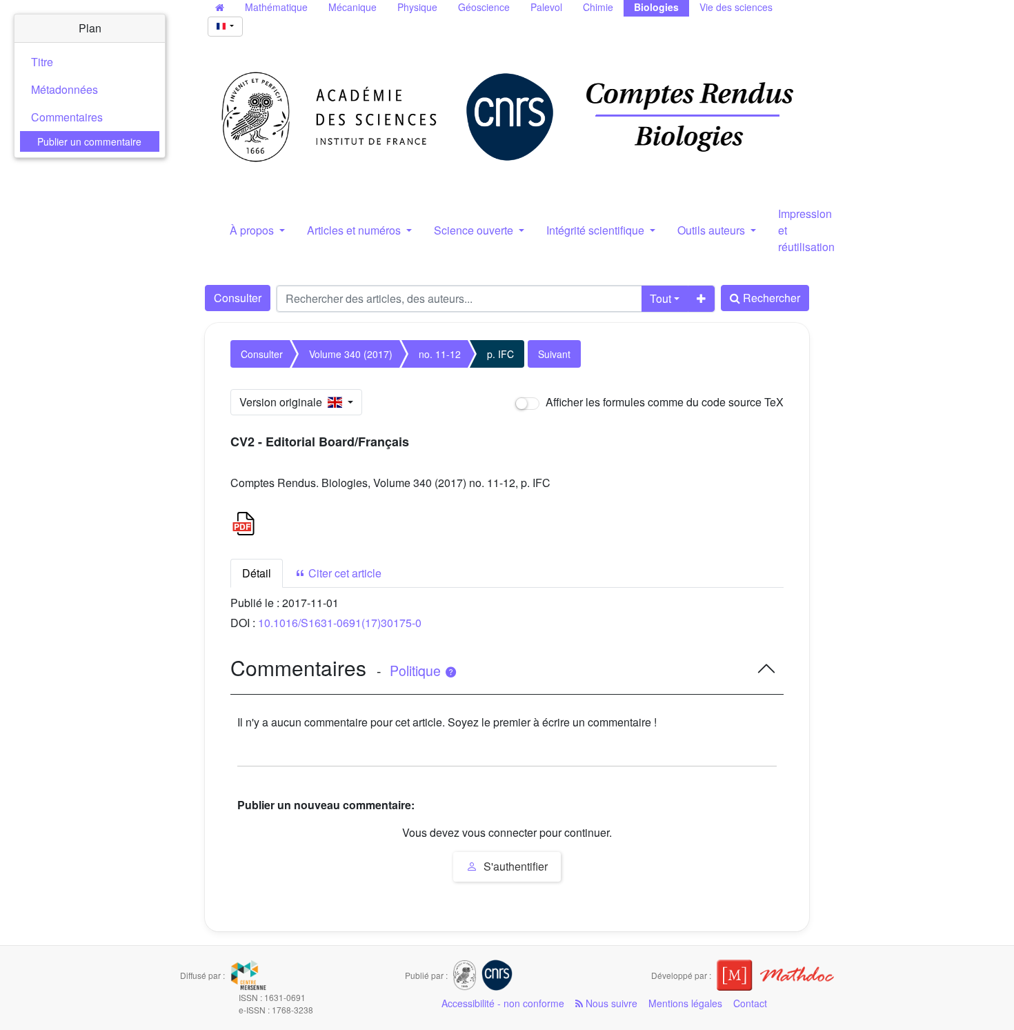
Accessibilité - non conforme (502, 1003)
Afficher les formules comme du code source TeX (663, 402)
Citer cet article (343, 573)
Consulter (237, 298)
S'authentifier (514, 866)
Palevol (546, 7)
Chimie (598, 7)
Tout (660, 298)
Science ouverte (475, 230)
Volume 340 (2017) (350, 354)
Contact (750, 1003)
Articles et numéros (355, 230)
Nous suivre (610, 1003)
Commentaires (67, 117)
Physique (417, 7)
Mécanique (352, 7)
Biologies (656, 7)
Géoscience (484, 7)
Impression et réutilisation (806, 230)
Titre (42, 62)
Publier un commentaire (89, 141)
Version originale (283, 402)
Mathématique (276, 7)
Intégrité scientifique (596, 230)
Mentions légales (685, 1003)
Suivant (554, 354)
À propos (253, 230)
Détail (256, 573)
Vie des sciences (736, 7)
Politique (417, 670)
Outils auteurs (712, 230)
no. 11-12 (440, 354)
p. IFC (500, 354)
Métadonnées (64, 89)
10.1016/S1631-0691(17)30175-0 (339, 623)
